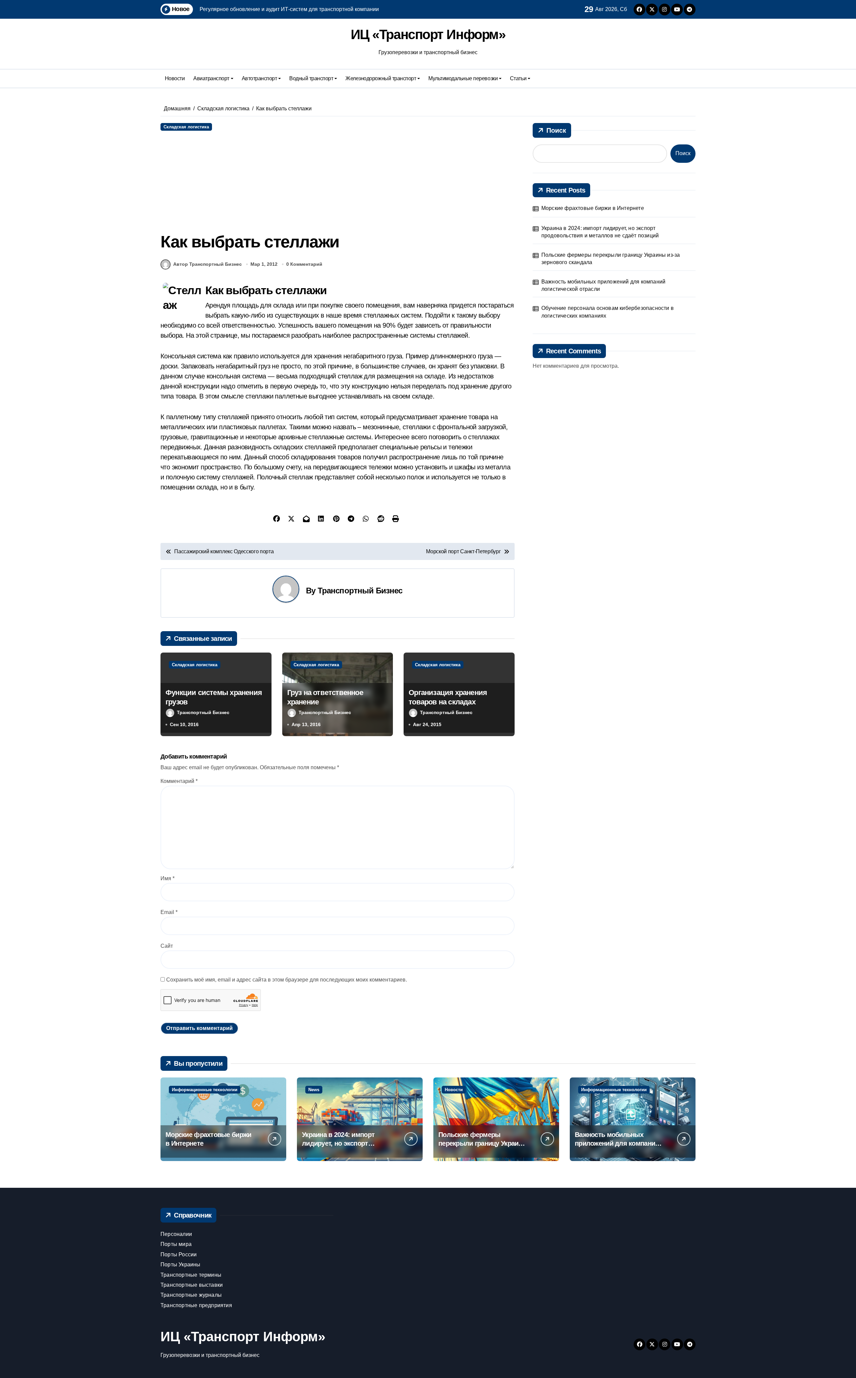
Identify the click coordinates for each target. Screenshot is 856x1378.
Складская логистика (186, 126)
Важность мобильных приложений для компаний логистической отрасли (603, 285)
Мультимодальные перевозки (463, 78)
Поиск (556, 130)
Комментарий (179, 781)
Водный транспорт (311, 78)
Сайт (166, 946)
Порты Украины (180, 1264)
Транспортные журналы (191, 1295)
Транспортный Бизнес (360, 590)
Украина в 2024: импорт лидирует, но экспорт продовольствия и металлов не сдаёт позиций (600, 231)
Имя (167, 878)
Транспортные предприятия (196, 1305)
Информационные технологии (204, 1089)
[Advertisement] (339, 181)
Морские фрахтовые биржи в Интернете (592, 208)
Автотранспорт (259, 78)
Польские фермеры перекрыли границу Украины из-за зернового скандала (610, 258)
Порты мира (176, 1244)
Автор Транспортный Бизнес (207, 264)
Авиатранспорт (211, 78)
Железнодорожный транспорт (380, 78)
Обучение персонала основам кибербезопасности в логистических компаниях (607, 311)
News (313, 1089)
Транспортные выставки (191, 1285)
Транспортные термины (190, 1275)
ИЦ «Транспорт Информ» (428, 34)
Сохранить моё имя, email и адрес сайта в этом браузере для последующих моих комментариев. (286, 980)
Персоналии (176, 1234)
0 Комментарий (304, 264)
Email (169, 912)
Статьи (518, 78)
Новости (175, 78)
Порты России (178, 1254)
